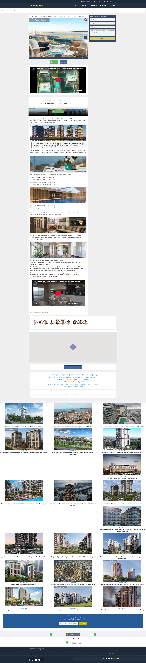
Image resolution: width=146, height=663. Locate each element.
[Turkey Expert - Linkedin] (42, 659)
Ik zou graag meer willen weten (73, 367)
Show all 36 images (58, 111)
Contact (112, 5)
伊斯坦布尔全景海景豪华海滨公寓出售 (73, 386)
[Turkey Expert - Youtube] (29, 659)
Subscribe (83, 623)
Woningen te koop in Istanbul (9, 10)
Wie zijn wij (94, 5)
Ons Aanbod (83, 5)
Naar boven (112, 653)
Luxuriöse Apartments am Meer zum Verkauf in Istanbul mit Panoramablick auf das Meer (73, 376)
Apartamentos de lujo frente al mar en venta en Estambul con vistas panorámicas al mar (73, 384)
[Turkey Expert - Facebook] (36, 659)
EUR (111, 1)
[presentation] (31, 37)
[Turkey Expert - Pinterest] (39, 659)
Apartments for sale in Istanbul (38, 648)
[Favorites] (94, 1)
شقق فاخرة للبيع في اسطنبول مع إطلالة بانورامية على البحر (73, 381)
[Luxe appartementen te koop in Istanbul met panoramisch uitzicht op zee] (51, 634)
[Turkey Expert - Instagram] (32, 659)
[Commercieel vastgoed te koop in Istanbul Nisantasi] (95, 634)
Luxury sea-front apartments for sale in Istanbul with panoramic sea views (73, 374)
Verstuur (102, 38)
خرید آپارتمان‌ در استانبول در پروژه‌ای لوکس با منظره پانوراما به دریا (73, 379)
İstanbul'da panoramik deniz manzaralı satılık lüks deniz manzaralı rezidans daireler (73, 377)
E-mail (64, 62)
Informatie (103, 5)
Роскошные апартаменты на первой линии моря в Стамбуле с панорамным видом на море (73, 383)
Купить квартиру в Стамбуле (37, 650)
